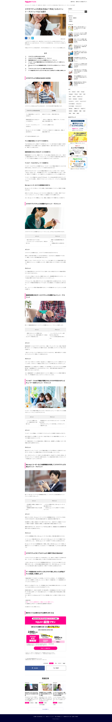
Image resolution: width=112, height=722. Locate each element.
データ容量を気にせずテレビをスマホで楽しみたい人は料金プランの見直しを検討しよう (47, 70)
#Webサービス (79, 96)
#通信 (74, 113)
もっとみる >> (46, 709)
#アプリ (59, 663)
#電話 (78, 113)
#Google (82, 91)
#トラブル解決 (42, 704)
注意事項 (73, 716)
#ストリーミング (83, 101)
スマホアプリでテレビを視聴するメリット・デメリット (40, 58)
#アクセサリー (71, 101)
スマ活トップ (34, 5)
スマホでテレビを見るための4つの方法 (36, 56)
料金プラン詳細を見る (45, 648)
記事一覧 (72, 1)
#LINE (45, 702)
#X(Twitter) (75, 98)
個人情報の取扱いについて (41, 716)
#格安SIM (70, 110)
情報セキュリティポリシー (50, 716)
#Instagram (60, 702)
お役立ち (44, 5)
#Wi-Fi (70, 98)
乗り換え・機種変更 (72, 17)
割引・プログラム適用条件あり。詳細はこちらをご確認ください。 (40, 602)
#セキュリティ (78, 103)
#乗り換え (70, 108)
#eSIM (78, 91)
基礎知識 (70, 21)
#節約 (70, 113)
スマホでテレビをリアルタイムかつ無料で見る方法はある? (40, 68)
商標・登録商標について (59, 716)
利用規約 (76, 716)
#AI (69, 91)
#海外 (84, 110)
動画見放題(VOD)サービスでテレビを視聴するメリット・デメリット (42, 60)
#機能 (64, 663)
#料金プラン (83, 108)
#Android (73, 91)
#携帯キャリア (76, 108)
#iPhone (32, 702)
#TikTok (74, 96)
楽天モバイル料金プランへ (81, 1)
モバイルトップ (28, 5)
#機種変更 (75, 110)
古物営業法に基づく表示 (67, 716)
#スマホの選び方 (71, 103)
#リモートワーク (78, 106)
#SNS (54, 704)
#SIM (84, 94)
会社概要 (35, 716)
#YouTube (80, 98)
